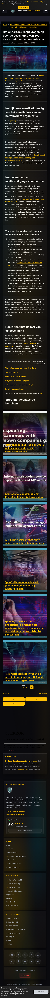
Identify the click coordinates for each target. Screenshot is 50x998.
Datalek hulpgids (12, 922)
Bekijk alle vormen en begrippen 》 (18, 381)
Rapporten (10, 894)
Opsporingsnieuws (13, 867)
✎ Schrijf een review (25, 830)
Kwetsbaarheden (14, 863)
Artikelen (9, 849)
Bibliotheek (10, 898)
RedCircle (13, 750)
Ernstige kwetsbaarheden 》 (15, 389)
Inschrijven (10, 937)
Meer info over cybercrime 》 (16, 376)
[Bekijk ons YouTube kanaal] (18, 955)
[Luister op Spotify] (38, 961)
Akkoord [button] (41, 992)
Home (5, 24)
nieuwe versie (22, 769)
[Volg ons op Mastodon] (18, 961)
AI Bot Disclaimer (37, 984)
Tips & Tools (10, 902)
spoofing (12, 121)
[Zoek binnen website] (4, 10)
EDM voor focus (12, 906)
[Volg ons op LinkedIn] (25, 955)
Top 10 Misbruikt (14, 887)
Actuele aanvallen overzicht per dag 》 (19, 385)
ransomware (10, 346)
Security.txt (26, 984)
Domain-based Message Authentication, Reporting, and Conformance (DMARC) (25, 157)
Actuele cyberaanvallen (17, 856)
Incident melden (12, 926)
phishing (26, 343)
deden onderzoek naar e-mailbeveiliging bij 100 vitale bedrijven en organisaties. (24, 78)
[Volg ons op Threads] (31, 961)
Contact (9, 944)
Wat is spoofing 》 (12, 372)
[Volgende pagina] (32, 687)
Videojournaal (11, 852)
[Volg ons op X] (31, 955)
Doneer (26, 975)
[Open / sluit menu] (45, 10)
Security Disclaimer (13, 984)
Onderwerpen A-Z (13, 933)
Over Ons (9, 940)
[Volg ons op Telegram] (12, 955)
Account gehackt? (13, 918)
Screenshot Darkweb (14, 891)
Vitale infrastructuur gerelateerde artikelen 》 (21, 368)
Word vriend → (23, 7)
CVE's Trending (14, 884)
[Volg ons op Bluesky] (12, 961)
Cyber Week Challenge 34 (16, 929)
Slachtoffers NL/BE (15, 880)
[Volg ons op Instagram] (38, 955)
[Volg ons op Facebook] (25, 961)
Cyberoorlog (10, 860)
